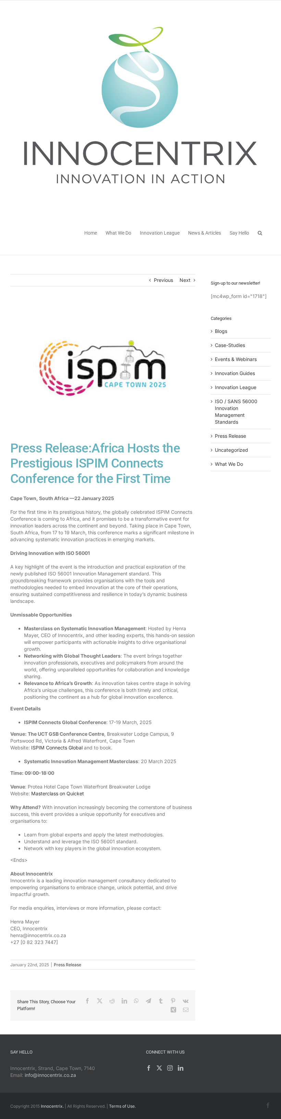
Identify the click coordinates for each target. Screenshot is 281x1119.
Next (185, 280)
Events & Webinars (236, 359)
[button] (260, 232)
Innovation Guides (235, 373)
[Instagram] (170, 1068)
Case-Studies (230, 345)
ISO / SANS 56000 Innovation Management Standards (236, 411)
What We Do (229, 464)
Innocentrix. (52, 1106)
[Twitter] (159, 1068)
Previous (163, 280)
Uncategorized (231, 450)
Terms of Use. (122, 1106)
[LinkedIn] (180, 1068)
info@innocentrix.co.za (50, 1075)
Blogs (221, 331)
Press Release (67, 964)
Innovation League (235, 387)
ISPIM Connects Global (57, 747)
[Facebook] (148, 1068)
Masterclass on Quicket (57, 793)
